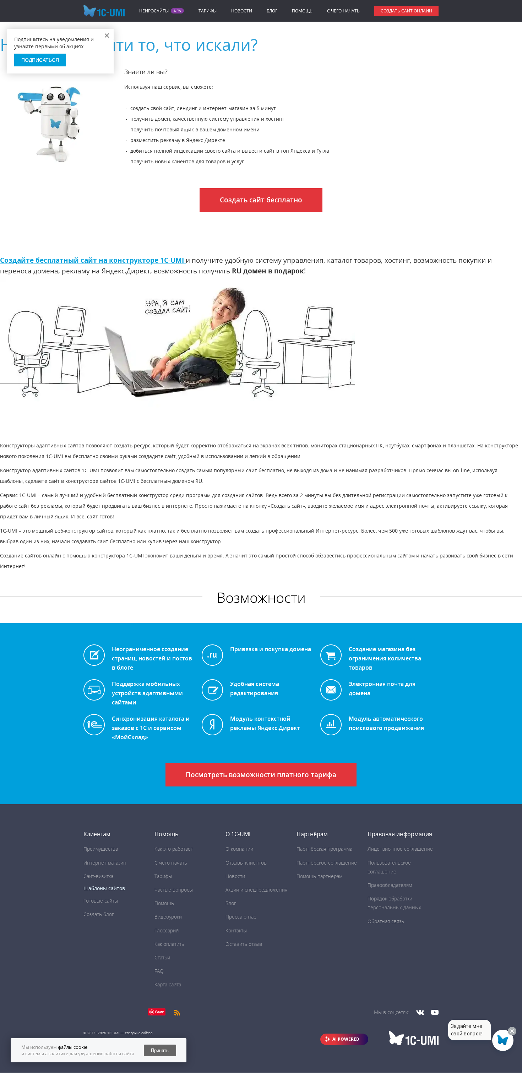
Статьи (162, 957)
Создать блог (98, 914)
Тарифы (208, 11)
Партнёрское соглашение (327, 862)
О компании (239, 848)
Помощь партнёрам (319, 876)
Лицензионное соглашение (400, 848)
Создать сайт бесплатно (261, 200)
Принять (160, 1050)
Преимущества (100, 848)
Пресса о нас (240, 916)
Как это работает (173, 848)
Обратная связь (386, 921)
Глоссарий (166, 930)
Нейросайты (154, 11)
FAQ (159, 971)
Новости (241, 11)
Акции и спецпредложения (256, 889)
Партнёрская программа (324, 848)
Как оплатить (169, 944)
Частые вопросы (173, 889)
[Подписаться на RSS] (177, 1012)
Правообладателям (390, 885)
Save (159, 1011)
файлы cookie (72, 1047)
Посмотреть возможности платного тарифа (261, 774)
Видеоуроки (168, 916)
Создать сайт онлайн (406, 11)
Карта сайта (167, 984)
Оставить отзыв (243, 944)
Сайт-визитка (98, 876)
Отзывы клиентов (246, 862)
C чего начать (343, 11)
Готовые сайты (100, 900)
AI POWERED (345, 1039)
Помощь (302, 11)
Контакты (236, 930)
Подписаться (40, 60)
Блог (272, 11)
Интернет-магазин (104, 862)
